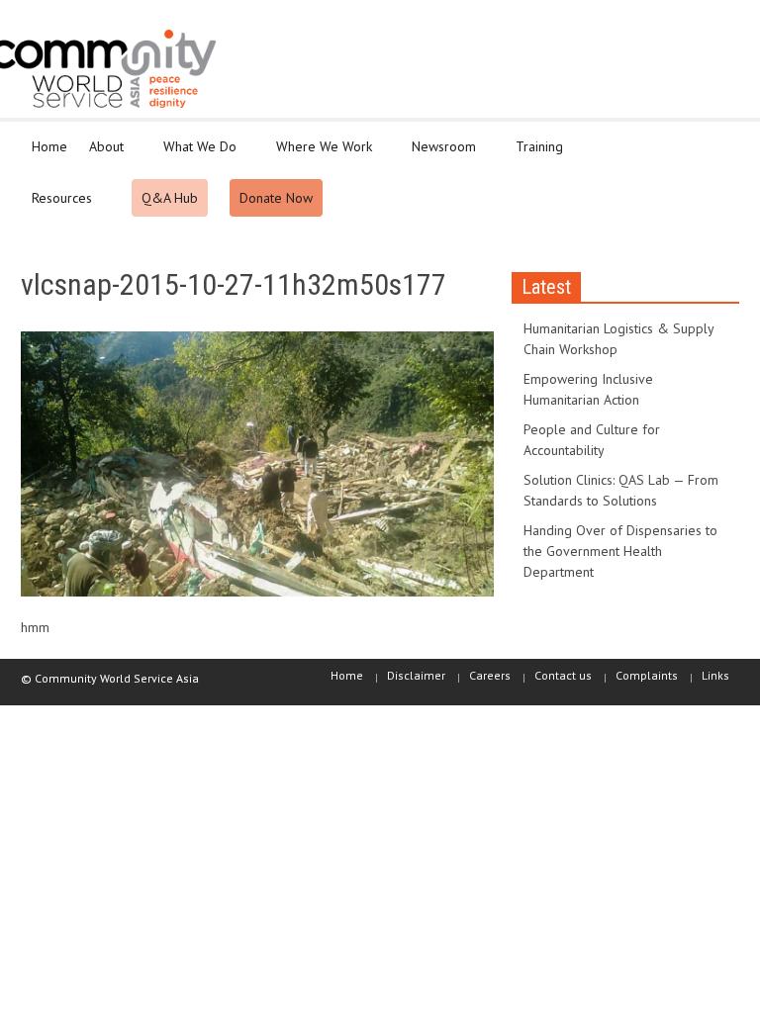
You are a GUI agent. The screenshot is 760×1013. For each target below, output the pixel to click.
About (101, 155)
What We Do (194, 155)
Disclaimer (416, 675)
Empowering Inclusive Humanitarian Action (588, 389)
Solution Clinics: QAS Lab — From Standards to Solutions (620, 490)
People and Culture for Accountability (591, 439)
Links (715, 675)
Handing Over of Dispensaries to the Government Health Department (620, 551)
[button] (719, 145)
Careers (490, 675)
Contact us (563, 675)
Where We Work (318, 155)
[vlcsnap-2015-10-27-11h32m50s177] (257, 468)
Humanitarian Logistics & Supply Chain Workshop (618, 339)
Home (49, 146)
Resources (56, 207)
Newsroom (438, 155)
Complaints (647, 675)
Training (534, 155)
